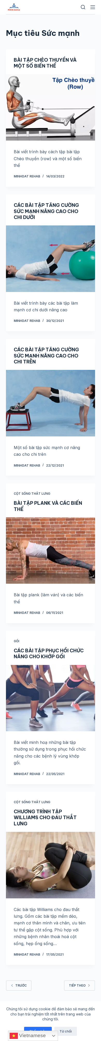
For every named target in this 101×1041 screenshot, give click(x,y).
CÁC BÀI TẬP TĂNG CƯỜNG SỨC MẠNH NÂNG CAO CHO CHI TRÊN (46, 356)
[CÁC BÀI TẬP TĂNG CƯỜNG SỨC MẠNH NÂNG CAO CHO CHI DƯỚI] (50, 258)
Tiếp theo (77, 985)
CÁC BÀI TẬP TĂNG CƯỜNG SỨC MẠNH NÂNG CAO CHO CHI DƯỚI (46, 211)
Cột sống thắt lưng (32, 493)
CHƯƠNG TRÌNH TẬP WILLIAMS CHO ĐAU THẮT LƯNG (45, 818)
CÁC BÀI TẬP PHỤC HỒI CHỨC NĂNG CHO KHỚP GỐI (49, 654)
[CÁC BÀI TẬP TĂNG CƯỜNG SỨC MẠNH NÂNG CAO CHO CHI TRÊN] (50, 403)
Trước (21, 985)
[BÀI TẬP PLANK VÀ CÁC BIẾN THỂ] (50, 550)
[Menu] (92, 7)
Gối (16, 641)
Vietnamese (32, 1035)
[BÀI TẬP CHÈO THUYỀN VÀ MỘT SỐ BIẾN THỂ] (50, 107)
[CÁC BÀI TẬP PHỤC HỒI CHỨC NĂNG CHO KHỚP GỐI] (50, 698)
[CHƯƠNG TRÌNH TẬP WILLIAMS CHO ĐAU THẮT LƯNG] (50, 865)
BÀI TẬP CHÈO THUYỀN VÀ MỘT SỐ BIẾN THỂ (45, 63)
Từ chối (66, 1031)
